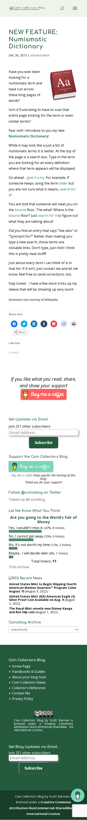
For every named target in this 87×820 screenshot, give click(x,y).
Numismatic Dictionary (28, 136)
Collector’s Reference (28, 688)
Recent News (31, 578)
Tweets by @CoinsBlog (27, 499)
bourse (20, 209)
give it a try (35, 177)
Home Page (21, 666)
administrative (39, 55)
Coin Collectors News (29, 682)
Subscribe (44, 442)
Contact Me (21, 693)
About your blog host (29, 677)
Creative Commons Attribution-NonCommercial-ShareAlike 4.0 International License (43, 727)
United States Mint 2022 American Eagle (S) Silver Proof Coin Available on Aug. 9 (42, 598)
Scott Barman (59, 720)
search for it (47, 215)
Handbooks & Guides (28, 671)
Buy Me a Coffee (22, 475)
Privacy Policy (22, 698)
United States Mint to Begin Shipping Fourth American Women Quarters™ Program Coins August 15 (42, 587)
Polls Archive (19, 567)
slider (63, 183)
